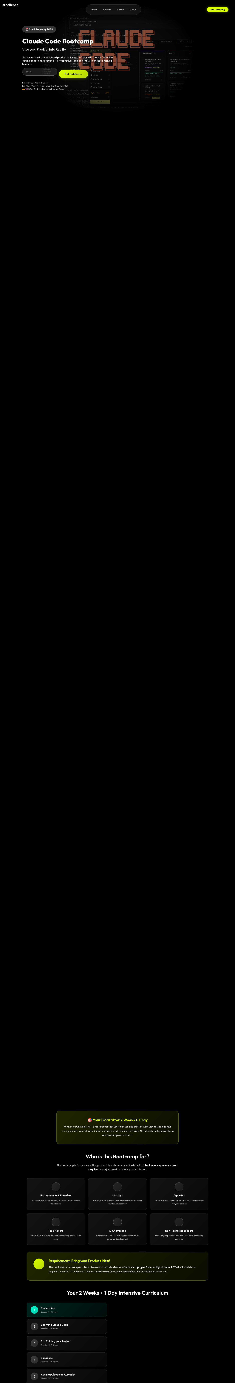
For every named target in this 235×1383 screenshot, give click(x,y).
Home (94, 9)
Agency (120, 9)
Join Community (217, 9)
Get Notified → (73, 74)
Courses (107, 9)
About (133, 9)
